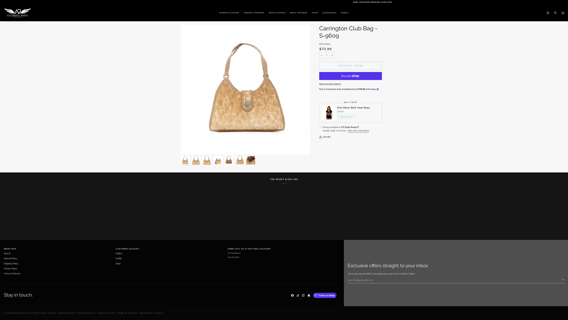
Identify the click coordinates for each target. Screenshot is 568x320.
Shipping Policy (11, 263)
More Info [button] (10, 249)
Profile (119, 258)
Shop (118, 263)
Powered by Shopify (151, 313)
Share (327, 137)
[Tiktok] (298, 295)
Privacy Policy (10, 268)
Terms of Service (12, 273)
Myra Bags (325, 44)
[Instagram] (303, 295)
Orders (119, 253)
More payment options (330, 84)
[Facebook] (292, 295)
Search (7, 253)
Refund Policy (10, 258)
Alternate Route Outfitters (23, 313)
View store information (358, 130)
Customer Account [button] (127, 249)
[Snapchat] (309, 295)
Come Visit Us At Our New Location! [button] (249, 249)
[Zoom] (245, 89)
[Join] (561, 279)
